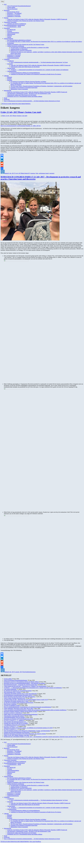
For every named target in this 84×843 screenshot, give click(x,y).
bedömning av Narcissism (14, 16)
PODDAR (7, 99)
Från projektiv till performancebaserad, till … (15, 722)
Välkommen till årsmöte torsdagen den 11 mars (16, 701)
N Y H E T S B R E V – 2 (11, 726)
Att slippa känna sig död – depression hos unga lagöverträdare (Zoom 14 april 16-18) (26, 699)
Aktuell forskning (8, 38)
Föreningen (7, 28)
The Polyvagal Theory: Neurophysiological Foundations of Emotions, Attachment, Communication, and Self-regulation (41, 86)
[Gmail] (42, 165)
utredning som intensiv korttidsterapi (16, 23)
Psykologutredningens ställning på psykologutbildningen (25, 72)
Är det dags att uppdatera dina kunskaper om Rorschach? (18, 702)
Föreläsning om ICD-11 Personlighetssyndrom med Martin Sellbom (24, 96)
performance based (44, 173)
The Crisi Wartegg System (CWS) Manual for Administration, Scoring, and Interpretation (27, 730)
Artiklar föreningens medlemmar (15, 46)
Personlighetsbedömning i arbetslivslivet (14, 25)
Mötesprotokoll (11, 34)
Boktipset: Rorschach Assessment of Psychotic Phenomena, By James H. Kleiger (25, 733)
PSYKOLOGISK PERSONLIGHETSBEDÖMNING (15, 841)
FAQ (5, 4)
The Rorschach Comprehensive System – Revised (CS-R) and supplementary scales (29, 93)
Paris (37, 173)
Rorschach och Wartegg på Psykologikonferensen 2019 (18, 719)
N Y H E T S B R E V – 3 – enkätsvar (14, 720)
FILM (5, 98)
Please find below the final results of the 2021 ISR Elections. (19, 696)
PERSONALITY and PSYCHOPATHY (21, 50)
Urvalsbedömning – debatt (14, 26)
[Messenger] (42, 158)
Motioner (9, 35)
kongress (32, 173)
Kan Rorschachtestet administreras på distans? (19, 40)
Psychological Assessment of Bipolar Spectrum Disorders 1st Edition (28, 81)
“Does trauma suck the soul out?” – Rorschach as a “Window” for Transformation (25, 686)
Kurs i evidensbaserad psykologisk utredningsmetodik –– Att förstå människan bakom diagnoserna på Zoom (32, 101)
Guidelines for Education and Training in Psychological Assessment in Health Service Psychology (35, 74)
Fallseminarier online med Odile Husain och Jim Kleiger (25, 66)
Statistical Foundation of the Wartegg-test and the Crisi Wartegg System (25, 20)
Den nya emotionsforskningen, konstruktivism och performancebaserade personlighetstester (27, 707)
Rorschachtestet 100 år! (13, 12)
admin (6, 173)
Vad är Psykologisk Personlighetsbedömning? (19, 6)
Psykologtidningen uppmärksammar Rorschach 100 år (18, 695)
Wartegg (6, 17)
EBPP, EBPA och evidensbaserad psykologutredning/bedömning (20, 714)
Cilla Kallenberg (26, 672)
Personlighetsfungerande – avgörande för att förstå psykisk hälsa (20, 684)
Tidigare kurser (11, 68)
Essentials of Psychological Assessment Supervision (23, 87)
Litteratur (6, 75)
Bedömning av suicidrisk (13, 15)
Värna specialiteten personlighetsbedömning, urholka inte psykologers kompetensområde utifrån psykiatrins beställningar (35, 710)
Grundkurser (10, 61)
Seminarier (10, 63)
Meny (2, 1)
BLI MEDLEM (11, 29)
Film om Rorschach (12, 9)
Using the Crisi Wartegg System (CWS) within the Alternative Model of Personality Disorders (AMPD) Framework (37, 19)
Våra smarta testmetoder (10, 689)
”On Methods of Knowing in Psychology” (15, 724)
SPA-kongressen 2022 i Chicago (12, 692)
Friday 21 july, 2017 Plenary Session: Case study (21, 112)
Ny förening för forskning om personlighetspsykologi (18, 690)
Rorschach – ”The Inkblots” (14, 13)
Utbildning (7, 59)
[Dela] (42, 168)
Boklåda (9, 78)
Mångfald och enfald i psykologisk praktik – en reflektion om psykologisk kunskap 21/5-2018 (28, 727)
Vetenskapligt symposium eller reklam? (14, 716)
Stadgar (9, 37)
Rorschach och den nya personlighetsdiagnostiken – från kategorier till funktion (24, 683)
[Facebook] (42, 155)
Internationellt (7, 90)
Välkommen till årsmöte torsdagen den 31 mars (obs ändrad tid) (20, 693)
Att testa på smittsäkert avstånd (12, 705)
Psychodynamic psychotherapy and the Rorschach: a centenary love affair (29, 47)
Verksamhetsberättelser (13, 32)
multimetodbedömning (13, 58)
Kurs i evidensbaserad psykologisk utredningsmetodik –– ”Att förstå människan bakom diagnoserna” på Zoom (39, 62)
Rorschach (6, 10)
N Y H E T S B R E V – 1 (11, 729)
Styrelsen (9, 31)
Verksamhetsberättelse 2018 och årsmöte (14, 717)
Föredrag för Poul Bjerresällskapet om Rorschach (16, 732)
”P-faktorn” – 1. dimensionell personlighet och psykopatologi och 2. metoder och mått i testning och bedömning (39, 69)
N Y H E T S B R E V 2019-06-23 (13, 713)
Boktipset (9, 80)
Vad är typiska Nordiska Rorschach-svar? (14, 698)
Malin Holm (24, 173)
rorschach (51, 173)
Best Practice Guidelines (10, 704)
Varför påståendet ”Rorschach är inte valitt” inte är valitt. (18, 708)
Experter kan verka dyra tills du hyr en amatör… (16, 723)
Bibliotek (9, 77)
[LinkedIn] (42, 160)
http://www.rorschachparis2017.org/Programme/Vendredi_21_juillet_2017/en (21, 125)
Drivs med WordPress (35, 841)
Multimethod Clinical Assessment (19, 89)
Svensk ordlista (11, 7)
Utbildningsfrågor (11, 71)
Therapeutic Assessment (10, 22)
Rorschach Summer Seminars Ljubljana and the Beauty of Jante (20, 711)
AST (28, 173)
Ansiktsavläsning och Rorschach (18, 49)
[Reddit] (42, 163)
